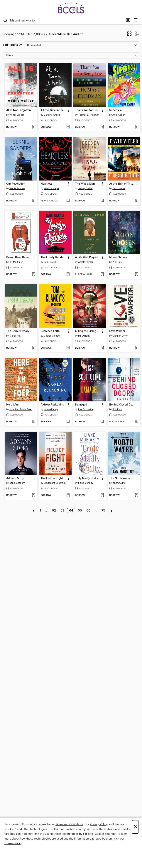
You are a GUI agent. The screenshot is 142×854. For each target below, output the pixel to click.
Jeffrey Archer (85, 188)
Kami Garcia (50, 262)
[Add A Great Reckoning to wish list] (68, 421)
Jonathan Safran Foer (20, 409)
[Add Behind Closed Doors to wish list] (136, 421)
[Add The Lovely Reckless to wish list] (68, 274)
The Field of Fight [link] (52, 478)
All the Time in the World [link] (53, 110)
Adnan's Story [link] (15, 478)
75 (103, 511)
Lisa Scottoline (85, 409)
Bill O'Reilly (84, 335)
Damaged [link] (81, 404)
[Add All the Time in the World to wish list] (68, 127)
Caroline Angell (52, 114)
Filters (9, 55)
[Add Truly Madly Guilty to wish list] (102, 495)
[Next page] (111, 510)
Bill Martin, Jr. (16, 262)
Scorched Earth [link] (50, 331)
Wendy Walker (16, 114)
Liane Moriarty (85, 482)
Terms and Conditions (69, 824)
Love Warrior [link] (117, 331)
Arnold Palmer (85, 262)
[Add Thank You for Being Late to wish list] (102, 127)
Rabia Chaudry (17, 482)
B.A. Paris (117, 409)
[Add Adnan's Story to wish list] (33, 495)
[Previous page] (33, 510)
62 (54, 511)
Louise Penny (51, 409)
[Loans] (128, 20)
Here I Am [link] (12, 404)
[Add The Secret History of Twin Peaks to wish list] (33, 348)
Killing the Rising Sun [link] (88, 331)
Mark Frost (15, 335)
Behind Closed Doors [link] (122, 404)
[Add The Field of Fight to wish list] (68, 495)
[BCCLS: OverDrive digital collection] (71, 8)
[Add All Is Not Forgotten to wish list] (33, 127)
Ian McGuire (118, 482)
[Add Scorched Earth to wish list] (68, 348)
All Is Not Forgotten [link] (18, 110)
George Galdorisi (52, 335)
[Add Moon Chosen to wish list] (136, 274)
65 (80, 511)
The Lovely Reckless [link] (53, 257)
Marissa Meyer (51, 188)
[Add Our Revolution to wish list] (33, 200)
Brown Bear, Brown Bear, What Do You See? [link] (19, 257)
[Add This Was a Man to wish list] (102, 200)
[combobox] (63, 20)
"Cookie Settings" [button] (105, 834)
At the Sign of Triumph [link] (122, 184)
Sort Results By (12, 45)
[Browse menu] (135, 20)
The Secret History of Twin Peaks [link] (19, 331)
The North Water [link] (119, 478)
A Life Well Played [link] (86, 257)
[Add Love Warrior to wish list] (136, 348)
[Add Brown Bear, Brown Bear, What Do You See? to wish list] (33, 274)
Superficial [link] (115, 110)
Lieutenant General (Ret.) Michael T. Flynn (56, 482)
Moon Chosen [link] (118, 257)
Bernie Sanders (17, 188)
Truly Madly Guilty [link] (86, 478)
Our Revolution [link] (15, 184)
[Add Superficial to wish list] (136, 127)
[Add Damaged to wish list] (102, 421)
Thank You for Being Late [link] (88, 110)
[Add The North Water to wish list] (136, 495)
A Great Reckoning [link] (52, 404)
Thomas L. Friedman (88, 114)
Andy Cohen (118, 114)
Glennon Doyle (120, 335)
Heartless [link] (46, 184)
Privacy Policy (98, 824)
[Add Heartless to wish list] (68, 200)
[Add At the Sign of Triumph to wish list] (136, 200)
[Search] (5, 20)
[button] (129, 35)
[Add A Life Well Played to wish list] (102, 274)
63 (62, 511)
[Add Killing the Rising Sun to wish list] (102, 348)
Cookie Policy (13, 843)
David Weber (118, 188)
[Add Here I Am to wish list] (33, 421)
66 (88, 511)
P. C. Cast (117, 262)
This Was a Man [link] (85, 184)
